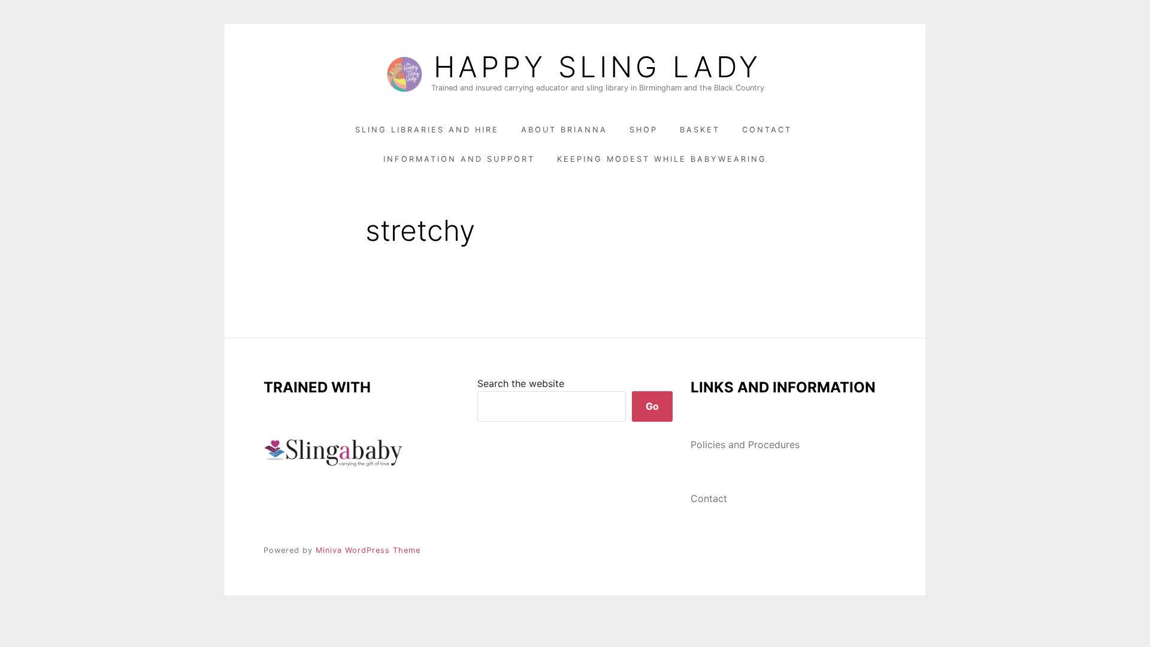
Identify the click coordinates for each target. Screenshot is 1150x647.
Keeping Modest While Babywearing (662, 159)
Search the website (520, 383)
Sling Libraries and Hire (427, 129)
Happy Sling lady (597, 67)
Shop (644, 129)
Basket (700, 129)
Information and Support (459, 159)
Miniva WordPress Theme (368, 550)
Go (652, 406)
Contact (767, 129)
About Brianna (564, 129)
